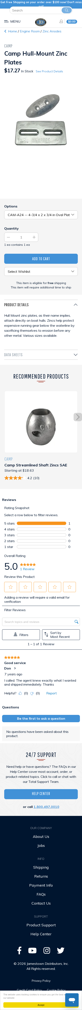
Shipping (41, 867)
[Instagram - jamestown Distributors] (47, 952)
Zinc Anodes (51, 31)
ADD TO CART (41, 258)
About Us (41, 836)
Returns (41, 876)
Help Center (41, 793)
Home (12, 31)
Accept (41, 1004)
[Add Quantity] (34, 237)
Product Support (41, 925)
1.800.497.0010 (46, 807)
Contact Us (41, 903)
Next (78, 417)
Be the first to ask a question (41, 718)
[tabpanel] (41, 325)
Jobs (41, 845)
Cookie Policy (56, 990)
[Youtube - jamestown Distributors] (32, 952)
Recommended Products (41, 376)
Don (7, 668)
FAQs (41, 894)
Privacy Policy (41, 981)
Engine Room (30, 31)
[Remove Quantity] (8, 237)
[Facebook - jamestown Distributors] (19, 952)
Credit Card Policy (29, 990)
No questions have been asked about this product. (37, 734)
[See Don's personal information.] (14, 668)
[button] (10, 587)
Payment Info (41, 885)
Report (51, 693)
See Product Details (49, 71)
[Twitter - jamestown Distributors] (61, 952)
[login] (60, 21)
